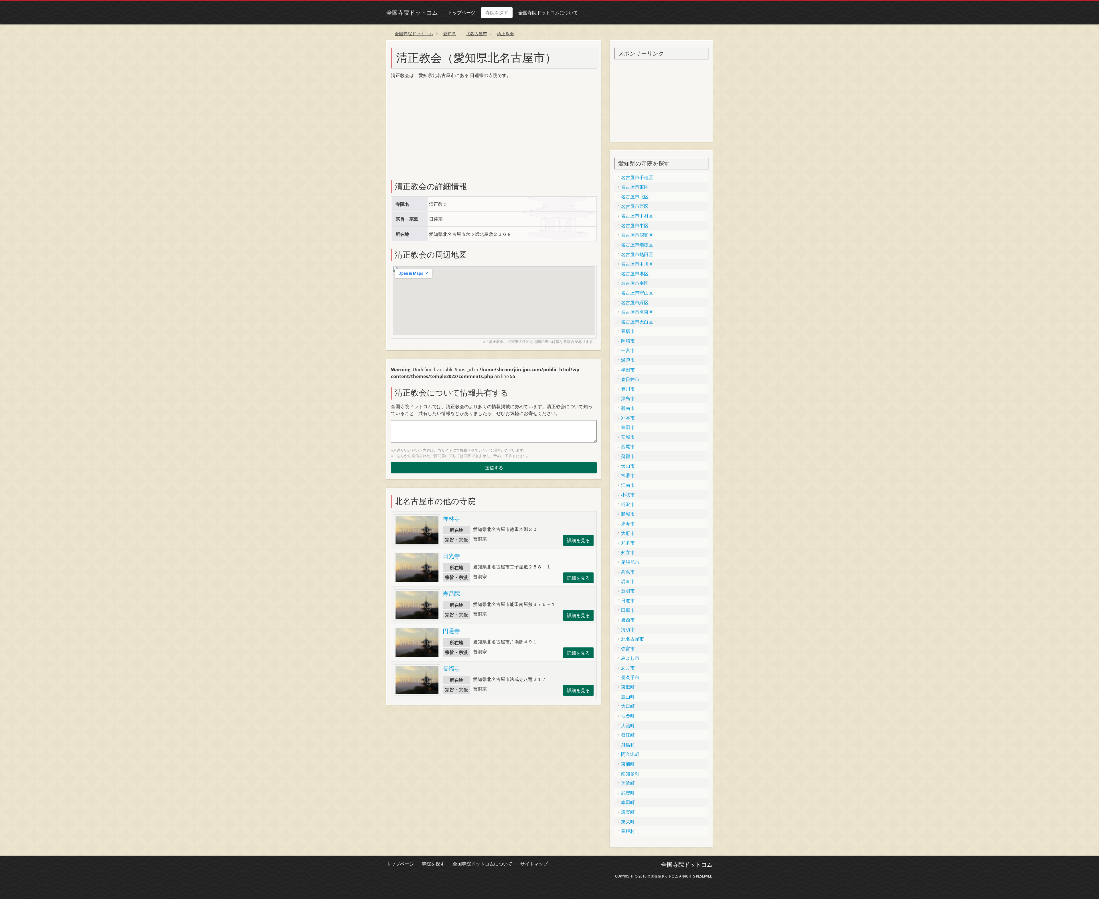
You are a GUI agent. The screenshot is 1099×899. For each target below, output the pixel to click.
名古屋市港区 (635, 273)
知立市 (628, 552)
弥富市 (628, 648)
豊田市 (628, 427)
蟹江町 (628, 735)
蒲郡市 (628, 456)
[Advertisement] (434, 128)
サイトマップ (534, 864)
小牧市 (628, 494)
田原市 (628, 610)
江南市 (628, 485)
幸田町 (628, 802)
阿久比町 (630, 754)
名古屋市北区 (635, 196)
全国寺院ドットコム (412, 12)
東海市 (628, 523)
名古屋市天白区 (637, 322)
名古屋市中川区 (637, 264)
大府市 (628, 533)
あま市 (628, 668)
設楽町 (628, 812)
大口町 (628, 706)
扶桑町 (628, 716)
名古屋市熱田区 (637, 254)
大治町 (628, 725)
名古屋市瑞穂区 (637, 245)
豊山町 (628, 696)
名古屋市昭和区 (637, 235)
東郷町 (628, 687)
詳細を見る (578, 540)
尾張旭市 (630, 562)
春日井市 (630, 379)
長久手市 (630, 677)
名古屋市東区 (635, 187)
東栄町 (628, 822)
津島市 (628, 398)
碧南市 (628, 408)
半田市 (628, 370)
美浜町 (628, 783)
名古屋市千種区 (637, 177)
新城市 (628, 514)
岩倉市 (628, 581)
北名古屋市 (632, 639)
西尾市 (628, 446)
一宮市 (628, 350)
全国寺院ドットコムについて (548, 12)
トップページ (461, 12)
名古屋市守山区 (637, 293)
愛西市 (628, 620)
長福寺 (451, 668)
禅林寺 (451, 518)
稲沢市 (628, 504)
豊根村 (628, 831)
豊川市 (628, 389)
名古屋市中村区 (637, 216)
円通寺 (451, 631)
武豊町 (628, 793)
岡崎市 (628, 341)
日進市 (628, 600)
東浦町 (628, 764)
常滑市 (628, 475)
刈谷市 (628, 418)
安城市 (628, 437)
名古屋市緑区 (635, 302)
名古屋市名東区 (637, 312)
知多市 (628, 543)
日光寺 (451, 556)
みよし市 (630, 658)
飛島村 (628, 745)
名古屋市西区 (635, 206)
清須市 (628, 629)
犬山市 (628, 466)
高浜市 (628, 571)
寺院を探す (496, 12)
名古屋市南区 (635, 283)
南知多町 (630, 773)
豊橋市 (628, 331)
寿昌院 (451, 593)
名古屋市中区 (635, 225)
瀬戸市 (628, 360)
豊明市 (628, 591)
